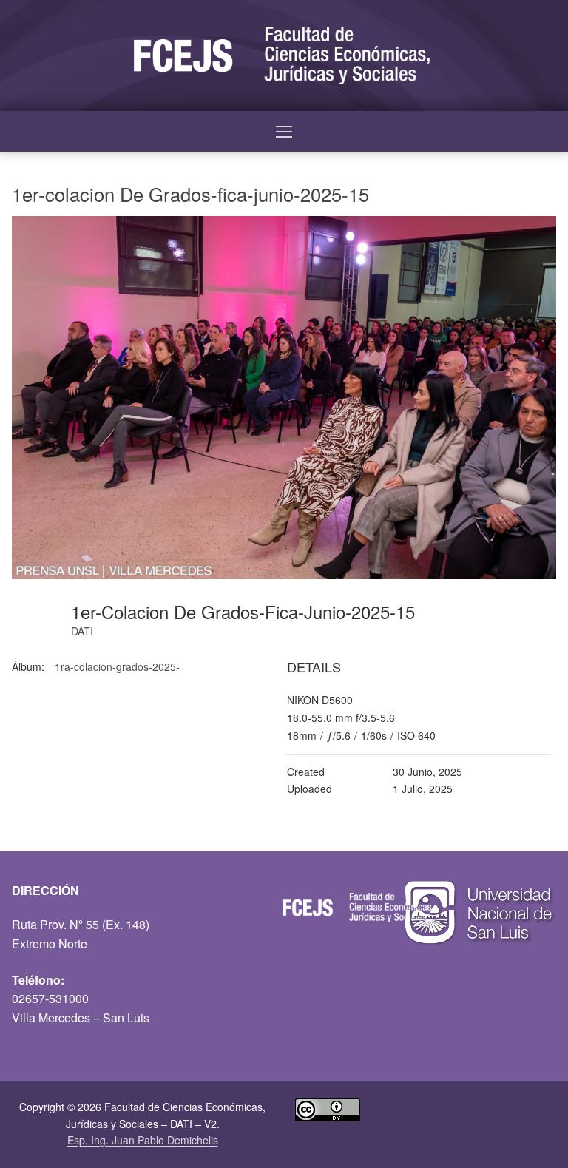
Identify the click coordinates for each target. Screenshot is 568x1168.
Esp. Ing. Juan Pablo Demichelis (142, 1139)
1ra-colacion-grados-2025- (117, 666)
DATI (82, 631)
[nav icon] (284, 131)
